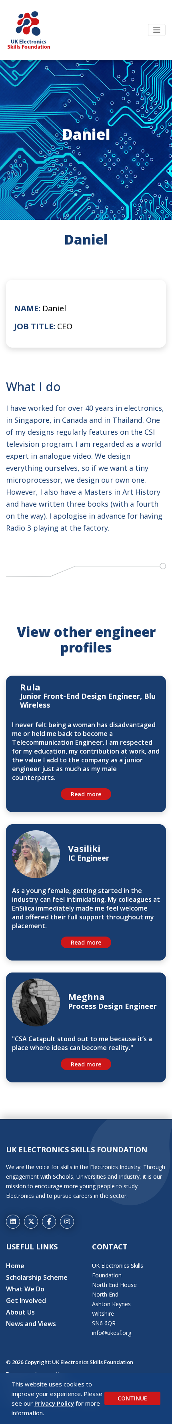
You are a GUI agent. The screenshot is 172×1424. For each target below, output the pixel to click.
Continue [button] (132, 1398)
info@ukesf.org (111, 1332)
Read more (86, 794)
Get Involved (26, 1300)
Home (15, 1265)
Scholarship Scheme (37, 1277)
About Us (20, 1312)
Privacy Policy (54, 1403)
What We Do (25, 1289)
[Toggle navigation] (157, 30)
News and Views (31, 1323)
